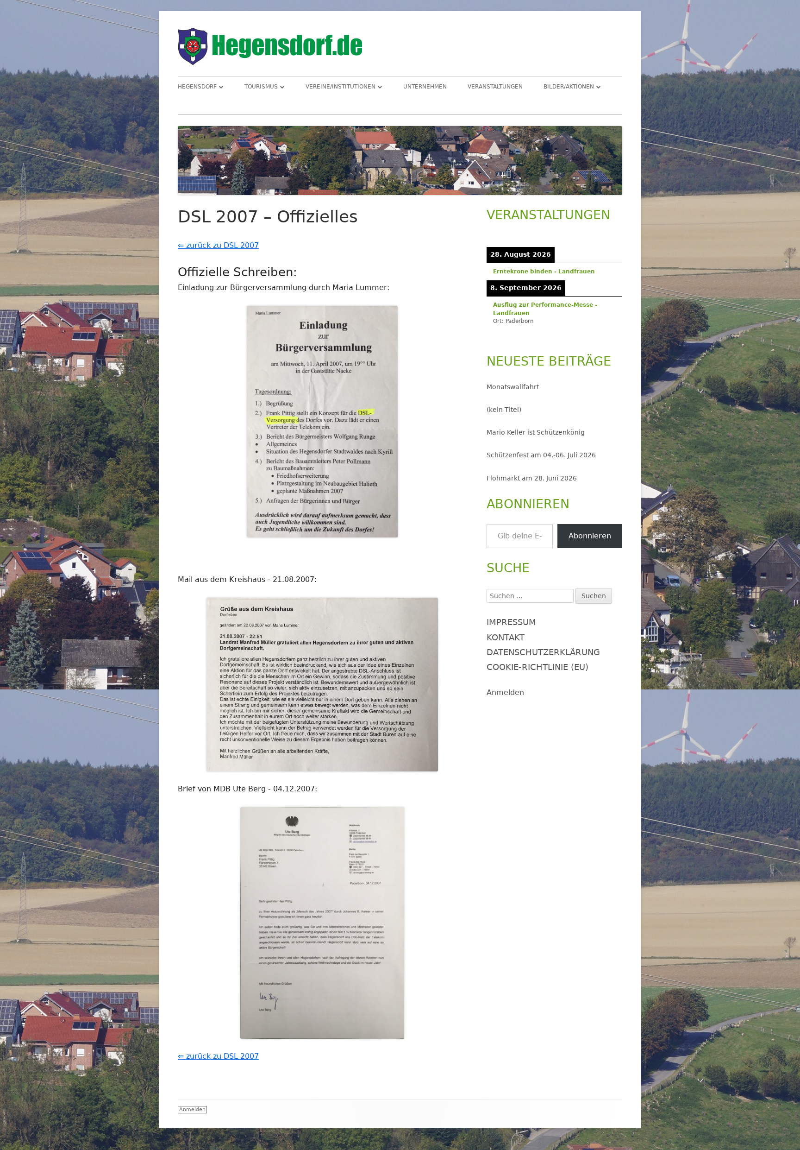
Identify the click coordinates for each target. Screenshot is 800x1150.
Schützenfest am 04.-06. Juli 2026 (541, 455)
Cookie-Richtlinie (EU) (537, 667)
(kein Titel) (504, 409)
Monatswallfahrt (513, 387)
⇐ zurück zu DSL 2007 (218, 245)
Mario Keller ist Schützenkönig (536, 432)
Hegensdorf (197, 86)
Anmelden (505, 692)
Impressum (511, 622)
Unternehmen (425, 86)
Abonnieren (590, 535)
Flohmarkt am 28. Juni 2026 (532, 478)
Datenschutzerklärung (543, 652)
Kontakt (506, 637)
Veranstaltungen (495, 86)
